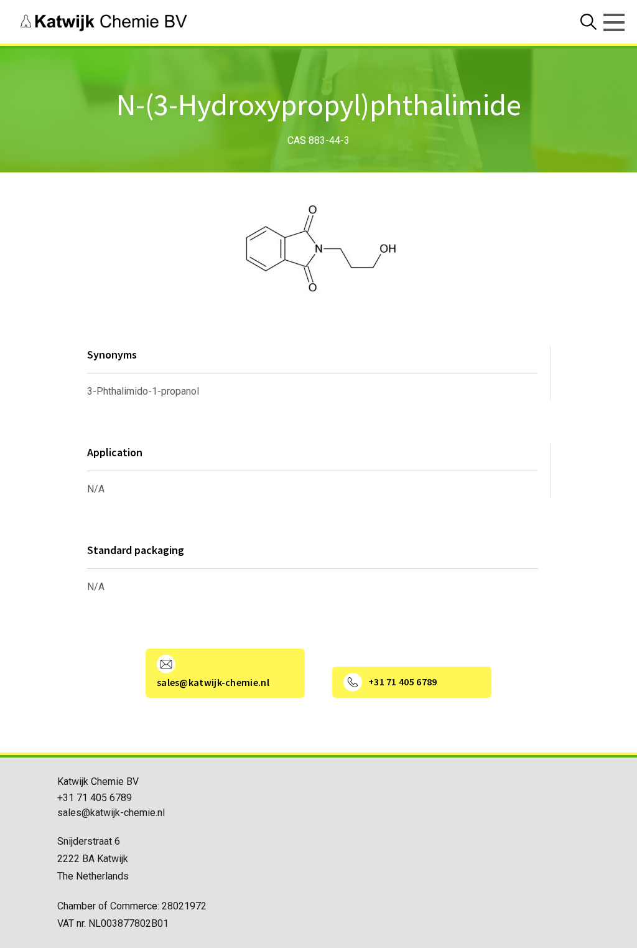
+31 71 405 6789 (94, 798)
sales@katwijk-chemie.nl (111, 813)
